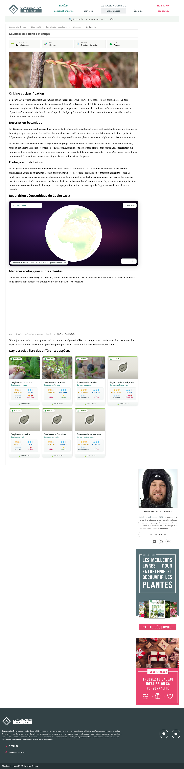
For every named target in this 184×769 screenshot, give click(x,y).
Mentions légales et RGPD (12, 766)
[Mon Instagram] (161, 541)
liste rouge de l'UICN (40, 277)
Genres (35, 766)
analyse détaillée (73, 340)
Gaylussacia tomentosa (89, 434)
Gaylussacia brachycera (122, 382)
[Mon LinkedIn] (154, 541)
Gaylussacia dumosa (54, 382)
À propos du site (158, 534)
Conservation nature (64, 10)
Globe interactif (17, 752)
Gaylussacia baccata (21, 382)
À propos (13, 746)
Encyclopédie (113, 10)
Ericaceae (52, 45)
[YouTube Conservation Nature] (168, 541)
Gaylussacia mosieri (87, 382)
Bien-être (88, 10)
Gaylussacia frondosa (55, 434)
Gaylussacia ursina (20, 434)
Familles (27, 766)
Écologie (138, 10)
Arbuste (117, 45)
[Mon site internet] (147, 541)
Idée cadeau (163, 10)
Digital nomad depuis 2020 (150, 517)
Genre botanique (22, 45)
